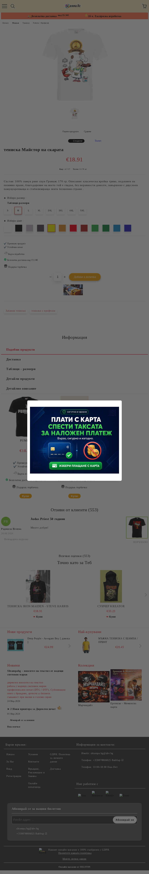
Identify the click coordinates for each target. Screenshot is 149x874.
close (119, 402)
